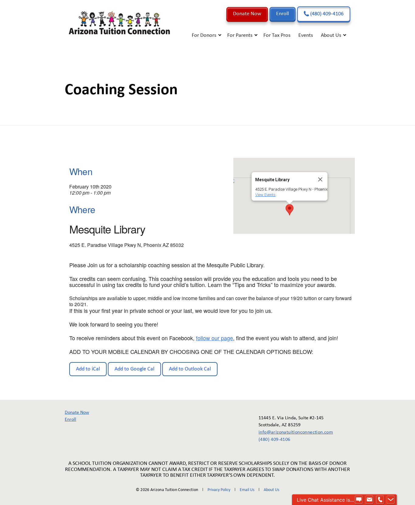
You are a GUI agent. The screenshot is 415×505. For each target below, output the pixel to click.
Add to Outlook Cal (190, 369)
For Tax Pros (276, 35)
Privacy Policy (219, 490)
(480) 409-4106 (326, 14)
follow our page (214, 338)
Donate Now (247, 14)
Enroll (282, 14)
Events (305, 35)
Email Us (247, 490)
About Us (331, 35)
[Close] (320, 179)
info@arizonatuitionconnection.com (291, 432)
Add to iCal (88, 369)
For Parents (239, 35)
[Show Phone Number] (380, 500)
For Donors (204, 35)
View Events (265, 194)
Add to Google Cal (134, 369)
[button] (289, 210)
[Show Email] (369, 500)
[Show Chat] (359, 500)
